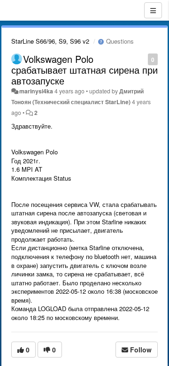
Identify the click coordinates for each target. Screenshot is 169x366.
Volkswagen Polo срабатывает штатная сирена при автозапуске (84, 69)
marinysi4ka (36, 91)
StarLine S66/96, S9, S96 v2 (50, 41)
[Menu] (153, 10)
